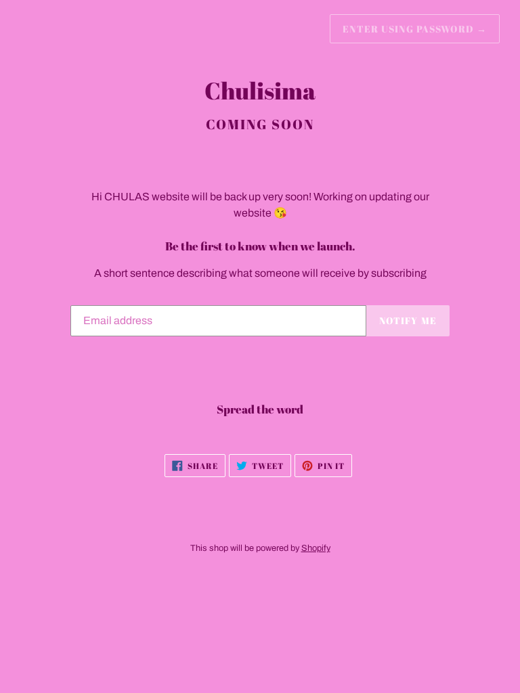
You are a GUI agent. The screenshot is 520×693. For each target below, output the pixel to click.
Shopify (315, 548)
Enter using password (415, 28)
